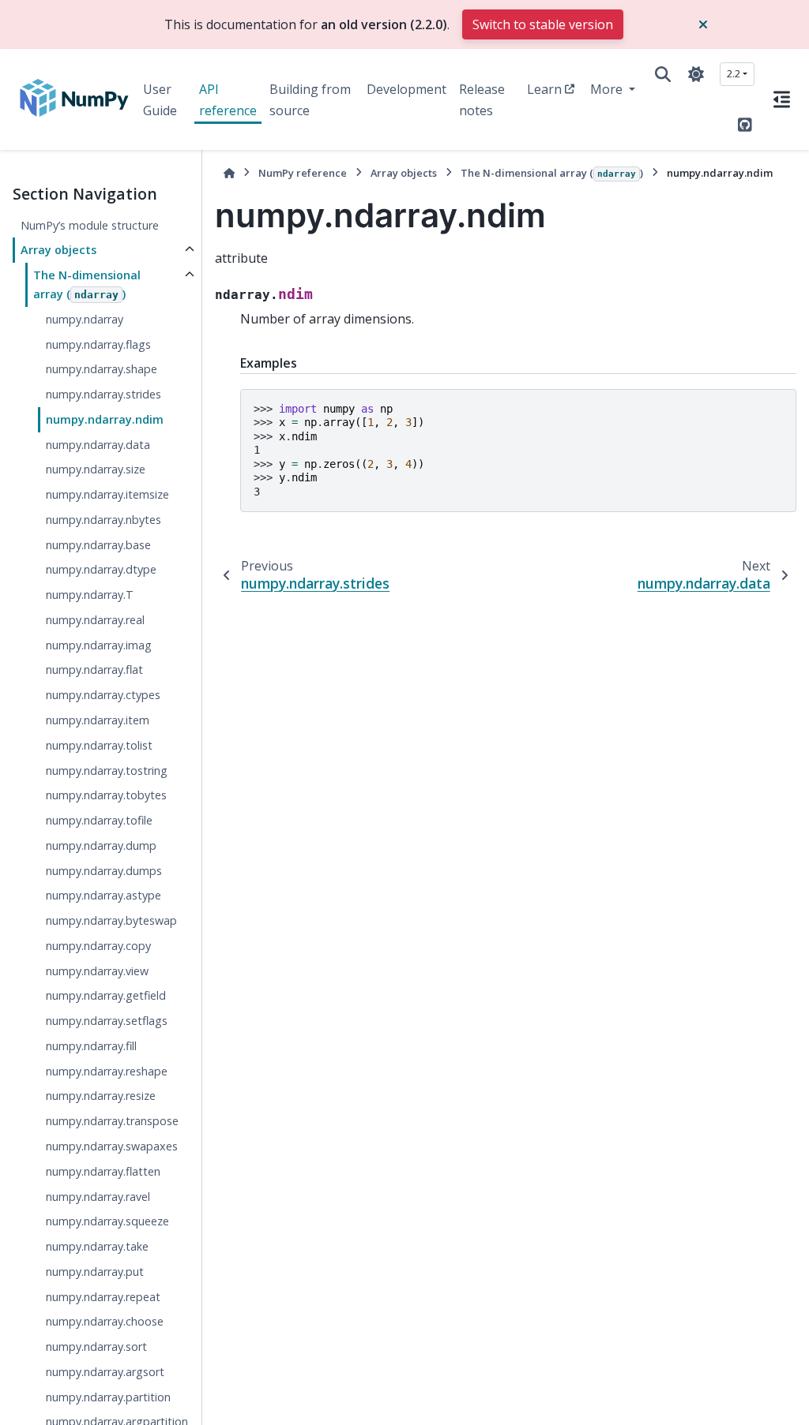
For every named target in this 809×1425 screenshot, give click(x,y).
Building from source (310, 99)
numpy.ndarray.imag (99, 645)
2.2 (733, 73)
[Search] (662, 74)
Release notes (482, 99)
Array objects (58, 249)
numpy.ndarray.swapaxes (112, 1146)
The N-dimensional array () (87, 284)
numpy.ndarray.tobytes (106, 794)
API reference (228, 99)
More (608, 89)
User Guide (160, 99)
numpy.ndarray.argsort (105, 1371)
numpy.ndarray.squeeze (107, 1221)
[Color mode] (696, 74)
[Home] (229, 173)
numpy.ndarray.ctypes (103, 694)
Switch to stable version (542, 24)
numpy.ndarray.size (95, 469)
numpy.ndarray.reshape (106, 1071)
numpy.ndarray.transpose (112, 1120)
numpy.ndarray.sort (96, 1346)
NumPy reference (302, 173)
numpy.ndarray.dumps (104, 870)
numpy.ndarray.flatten (103, 1171)
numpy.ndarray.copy (98, 945)
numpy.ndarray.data (98, 444)
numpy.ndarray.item (97, 719)
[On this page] (781, 99)
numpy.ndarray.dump (101, 845)
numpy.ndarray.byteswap (111, 920)
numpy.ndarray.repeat (103, 1296)
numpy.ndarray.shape (101, 368)
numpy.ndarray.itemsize (107, 494)
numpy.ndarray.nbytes (103, 519)
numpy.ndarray (84, 319)
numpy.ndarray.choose (105, 1321)
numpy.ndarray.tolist (99, 745)
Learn (544, 89)
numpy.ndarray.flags (98, 344)
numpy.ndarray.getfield (106, 995)
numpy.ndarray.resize (101, 1095)
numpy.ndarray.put (95, 1271)
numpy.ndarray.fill (91, 1045)
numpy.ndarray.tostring (106, 770)
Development (406, 89)
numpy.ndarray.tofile (99, 820)
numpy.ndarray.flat (94, 669)
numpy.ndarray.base (98, 544)
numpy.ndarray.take (97, 1246)
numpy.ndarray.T (90, 594)
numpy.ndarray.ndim (105, 419)
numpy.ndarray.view (97, 970)
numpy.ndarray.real (95, 619)
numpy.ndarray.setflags (106, 1020)
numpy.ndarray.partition (108, 1396)
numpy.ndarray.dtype (101, 569)
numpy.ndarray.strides (103, 394)
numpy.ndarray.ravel (98, 1196)
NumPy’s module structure (90, 225)
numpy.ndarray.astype (103, 895)
